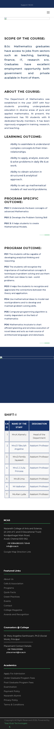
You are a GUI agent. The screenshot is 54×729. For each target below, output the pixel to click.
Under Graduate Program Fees (19, 678)
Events (7, 601)
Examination (10, 687)
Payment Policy (12, 691)
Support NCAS (27, 5)
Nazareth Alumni (12, 696)
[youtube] (14, 726)
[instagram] (18, 726)
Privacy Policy (11, 700)
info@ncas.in (11, 546)
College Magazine (13, 610)
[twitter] (10, 726)
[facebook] (5, 726)
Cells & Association (13, 583)
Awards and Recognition (16, 614)
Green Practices (12, 597)
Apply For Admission (14, 673)
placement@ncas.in (15, 652)
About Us (8, 579)
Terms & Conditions (14, 704)
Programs (9, 588)
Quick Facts (10, 592)
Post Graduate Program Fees (19, 682)
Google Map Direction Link (17, 552)
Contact (8, 605)
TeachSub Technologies (15, 723)
